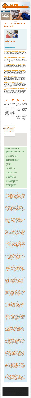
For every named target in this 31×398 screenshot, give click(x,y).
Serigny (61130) (10, 369)
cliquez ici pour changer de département (10, 382)
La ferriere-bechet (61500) (14, 253)
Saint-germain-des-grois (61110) (19, 333)
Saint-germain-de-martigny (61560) (9, 333)
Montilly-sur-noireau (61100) (11, 296)
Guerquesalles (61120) (8, 241)
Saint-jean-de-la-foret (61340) (20, 339)
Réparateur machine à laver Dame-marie (9, 125)
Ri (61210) (23, 314)
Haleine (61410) (19, 241)
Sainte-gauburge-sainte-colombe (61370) (13, 363)
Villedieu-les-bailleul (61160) (11, 378)
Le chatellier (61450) (17, 268)
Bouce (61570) (13, 207)
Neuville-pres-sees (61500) (15, 303)
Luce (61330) (11, 284)
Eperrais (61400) (18, 231)
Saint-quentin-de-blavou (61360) (20, 357)
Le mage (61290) (18, 269)
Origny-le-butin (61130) (11, 307)
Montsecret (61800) (21, 297)
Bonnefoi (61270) (19, 206)
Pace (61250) (9, 308)
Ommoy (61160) (18, 306)
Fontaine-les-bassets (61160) (11, 234)
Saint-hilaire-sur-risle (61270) (11, 339)
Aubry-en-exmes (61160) (17, 193)
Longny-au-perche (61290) (13, 281)
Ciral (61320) (13, 218)
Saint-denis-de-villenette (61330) (12, 326)
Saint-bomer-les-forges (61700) (12, 321)
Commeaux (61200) (12, 220)
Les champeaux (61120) (21, 277)
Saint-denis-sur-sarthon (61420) (9, 327)
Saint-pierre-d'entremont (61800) (16, 355)
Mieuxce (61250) (12, 293)
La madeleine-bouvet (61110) (11, 259)
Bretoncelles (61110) (15, 208)
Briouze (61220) (7, 209)
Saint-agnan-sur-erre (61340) (19, 316)
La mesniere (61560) (19, 259)
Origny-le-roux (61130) (18, 307)
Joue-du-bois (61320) (8, 243)
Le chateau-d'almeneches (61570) (9, 268)
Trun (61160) (23, 375)
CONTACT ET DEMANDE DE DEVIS (10, 47)
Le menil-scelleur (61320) (11, 272)
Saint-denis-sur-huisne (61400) (21, 326)
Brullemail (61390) (12, 209)
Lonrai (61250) (21, 282)
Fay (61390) (17, 232)
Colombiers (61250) (14, 219)
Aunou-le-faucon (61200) (11, 195)
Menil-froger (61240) (14, 290)
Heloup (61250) (10, 242)
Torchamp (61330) (13, 374)
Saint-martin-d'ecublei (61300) (20, 344)
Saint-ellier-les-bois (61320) (8, 328)
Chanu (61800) (12, 217)
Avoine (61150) (7, 197)
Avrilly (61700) (11, 197)
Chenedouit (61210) (7, 218)
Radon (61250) (7, 313)
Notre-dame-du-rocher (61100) (18, 305)
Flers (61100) (18, 233)
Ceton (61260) (22, 212)
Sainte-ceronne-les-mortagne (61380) (14, 362)
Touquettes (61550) (19, 374)
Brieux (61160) (21, 208)
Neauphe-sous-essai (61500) (20, 301)
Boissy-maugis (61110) (8, 206)
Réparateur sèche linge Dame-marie (9, 126)
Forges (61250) (15, 235)
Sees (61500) (15, 367)
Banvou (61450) (10, 198)
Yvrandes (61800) (19, 380)
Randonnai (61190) (16, 313)
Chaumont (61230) (17, 217)
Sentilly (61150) (12, 368)
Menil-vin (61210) (17, 292)
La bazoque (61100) (15, 246)
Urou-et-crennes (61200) (8, 376)
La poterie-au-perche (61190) (20, 260)
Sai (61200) (12, 316)
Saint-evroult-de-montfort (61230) (17, 328)
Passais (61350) (20, 308)
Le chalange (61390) (12, 267)
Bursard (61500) (11, 210)
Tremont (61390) (18, 375)
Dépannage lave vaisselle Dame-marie (9, 128)
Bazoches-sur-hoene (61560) (14, 199)
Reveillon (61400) (18, 314)
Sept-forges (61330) (17, 368)
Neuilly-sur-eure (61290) (8, 303)
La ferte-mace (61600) (17, 254)
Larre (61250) (18, 265)
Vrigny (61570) (14, 380)
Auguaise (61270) (18, 194)
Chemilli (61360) (23, 217)
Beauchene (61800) (21, 199)
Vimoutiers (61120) (14, 379)
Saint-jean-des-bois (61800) (8, 340)
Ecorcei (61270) (23, 230)
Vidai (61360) (12, 377)
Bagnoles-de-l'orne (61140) (17, 197)
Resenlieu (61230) (12, 314)
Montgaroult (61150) (17, 295)
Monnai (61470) (12, 294)
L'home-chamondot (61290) (17, 245)
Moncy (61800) (7, 294)
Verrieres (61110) (7, 377)
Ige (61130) (19, 242)
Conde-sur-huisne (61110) (19, 220)
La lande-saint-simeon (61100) (15, 258)
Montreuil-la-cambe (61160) (14, 297)
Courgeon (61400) (13, 224)
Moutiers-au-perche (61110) (11, 301)
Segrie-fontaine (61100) (21, 367)
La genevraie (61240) (10, 256)
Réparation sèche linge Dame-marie (9, 131)
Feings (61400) (22, 232)
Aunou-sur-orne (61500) (18, 195)
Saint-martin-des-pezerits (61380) (18, 345)
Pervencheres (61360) (10, 309)
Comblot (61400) (7, 220)
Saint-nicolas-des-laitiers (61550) (16, 351)
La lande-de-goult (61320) (11, 257)
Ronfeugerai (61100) (17, 315)
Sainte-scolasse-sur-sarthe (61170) (15, 366)
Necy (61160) (14, 302)
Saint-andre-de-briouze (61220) (16, 317)
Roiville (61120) (7, 315)
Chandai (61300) (7, 217)
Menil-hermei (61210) (7, 291)
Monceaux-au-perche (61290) (19, 293)
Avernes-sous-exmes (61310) (20, 196)
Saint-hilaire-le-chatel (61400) (13, 338)
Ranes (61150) (22, 313)
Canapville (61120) (13, 211)
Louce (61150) (11, 283)
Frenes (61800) (7, 236)
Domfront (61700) (10, 229)
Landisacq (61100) (7, 265)
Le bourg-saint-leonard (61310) (18, 266)
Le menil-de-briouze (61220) (15, 271)
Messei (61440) (7, 293)
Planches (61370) (16, 309)
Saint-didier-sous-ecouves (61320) (18, 327)
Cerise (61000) (9, 212)
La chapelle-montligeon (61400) (21, 248)
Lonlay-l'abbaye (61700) (8, 282)
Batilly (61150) (20, 198)
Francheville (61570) (20, 235)
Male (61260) (19, 285)
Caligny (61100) (21, 210)
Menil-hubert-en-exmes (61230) (15, 291)
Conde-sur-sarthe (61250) (8, 221)
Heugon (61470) (15, 242)
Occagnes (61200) (7, 306)
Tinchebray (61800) (7, 374)
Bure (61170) (23, 209)
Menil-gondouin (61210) (21, 290)
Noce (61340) (17, 304)
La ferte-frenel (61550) (11, 254)
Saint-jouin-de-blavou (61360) (17, 340)
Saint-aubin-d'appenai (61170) (13, 319)
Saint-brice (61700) (19, 321)
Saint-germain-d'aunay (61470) (18, 331)
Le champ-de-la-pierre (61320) (20, 267)
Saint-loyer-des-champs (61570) (13, 343)
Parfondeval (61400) (14, 308)
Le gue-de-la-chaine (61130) (11, 269)
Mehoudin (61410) (20, 289)
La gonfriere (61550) (17, 256)
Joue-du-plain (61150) (14, 243)
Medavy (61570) (15, 289)
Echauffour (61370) (17, 230)
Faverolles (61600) (12, 232)
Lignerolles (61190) (12, 280)
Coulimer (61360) (13, 222)
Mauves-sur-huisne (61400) (8, 289)
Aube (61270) (11, 193)
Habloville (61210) (14, 241)
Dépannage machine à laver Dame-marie (9, 127)
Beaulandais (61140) (12, 200)
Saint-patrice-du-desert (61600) (12, 354)
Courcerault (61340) (7, 224)
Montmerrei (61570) (18, 296)
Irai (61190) (23, 242)
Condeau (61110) (15, 221)
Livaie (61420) (23, 280)
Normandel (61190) (10, 305)
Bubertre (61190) (18, 209)
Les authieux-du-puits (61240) (13, 277)
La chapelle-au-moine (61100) (14, 247)
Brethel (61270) (10, 208)
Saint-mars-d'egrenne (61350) (11, 344)
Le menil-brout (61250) (20, 270)
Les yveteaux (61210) (22, 279)
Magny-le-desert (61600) (21, 284)
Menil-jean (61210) (11, 292)
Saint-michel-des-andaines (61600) (17, 349)
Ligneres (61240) (7, 280)
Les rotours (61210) (20, 278)
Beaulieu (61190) (18, 200)
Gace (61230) (19, 236)
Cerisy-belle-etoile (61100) (15, 212)
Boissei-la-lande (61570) (22, 205)
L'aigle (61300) (17, 244)
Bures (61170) (6, 210)
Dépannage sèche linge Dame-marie (9, 129)
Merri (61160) (22, 292)
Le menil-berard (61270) (13, 270)
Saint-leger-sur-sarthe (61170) (14, 342)
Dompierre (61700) (15, 229)
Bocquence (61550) (10, 205)
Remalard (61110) (7, 314)
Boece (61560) (16, 205)
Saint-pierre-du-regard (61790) (14, 356)
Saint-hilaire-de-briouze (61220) (15, 337)
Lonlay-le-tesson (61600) (15, 282)
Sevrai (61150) (20, 369)
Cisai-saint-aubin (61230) (19, 218)
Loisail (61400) (7, 281)
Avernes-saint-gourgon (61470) (12, 196)
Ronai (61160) (11, 315)
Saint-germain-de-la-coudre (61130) (18, 332)
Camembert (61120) (7, 211)
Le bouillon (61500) (10, 266)
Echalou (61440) (12, 230)
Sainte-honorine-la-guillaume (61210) (15, 364)
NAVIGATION (15, 7)
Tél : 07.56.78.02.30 (10, 41)
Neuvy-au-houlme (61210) (11, 304)
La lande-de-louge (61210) (18, 257)
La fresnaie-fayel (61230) (13, 255)
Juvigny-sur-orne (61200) (11, 244)
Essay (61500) (23, 231)
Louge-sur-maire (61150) (17, 283)
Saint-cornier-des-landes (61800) (14, 325)
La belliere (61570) (21, 246)
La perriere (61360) (12, 260)
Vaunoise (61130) (20, 376)
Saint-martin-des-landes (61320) (9, 345)
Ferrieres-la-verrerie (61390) (12, 233)
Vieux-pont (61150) (17, 377)
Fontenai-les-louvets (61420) (20, 234)
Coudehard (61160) (7, 222)
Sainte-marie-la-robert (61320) (18, 365)
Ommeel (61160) (13, 306)
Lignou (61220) (18, 280)
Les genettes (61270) (7, 278)
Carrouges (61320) (19, 211)
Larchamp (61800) (13, 265)
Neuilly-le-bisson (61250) (20, 302)
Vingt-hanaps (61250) (20, 379)
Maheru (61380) (7, 285)
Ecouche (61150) (13, 231)
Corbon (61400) (20, 221)
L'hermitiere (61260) (10, 245)
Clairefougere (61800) (7, 219)
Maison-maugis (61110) (13, 285)
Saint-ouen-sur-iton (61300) (13, 353)
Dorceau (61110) (21, 229)
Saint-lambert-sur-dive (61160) (14, 341)
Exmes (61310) (7, 232)
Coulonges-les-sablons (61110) (12, 223)
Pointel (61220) (22, 309)
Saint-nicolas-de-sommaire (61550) (16, 350)
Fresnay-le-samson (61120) (13, 236)
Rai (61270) (11, 313)
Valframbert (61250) (14, 376)
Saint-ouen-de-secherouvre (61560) (15, 352)
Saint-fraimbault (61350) (18, 329)
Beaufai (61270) (7, 200)
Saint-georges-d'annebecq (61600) (17, 330)
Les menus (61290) (13, 278)
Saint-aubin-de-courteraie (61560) (12, 320)
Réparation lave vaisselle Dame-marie (9, 130)
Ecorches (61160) (7, 231)
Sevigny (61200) (15, 369)
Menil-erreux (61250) (7, 290)
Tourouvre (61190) (12, 375)
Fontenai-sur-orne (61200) (8, 235)
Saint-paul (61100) (19, 354)
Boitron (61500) (14, 206)
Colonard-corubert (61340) (21, 219)
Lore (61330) (6, 283)
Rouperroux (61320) (7, 316)
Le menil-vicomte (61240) (18, 272)
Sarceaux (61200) (10, 367)
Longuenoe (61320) (20, 281)
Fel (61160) (6, 233)
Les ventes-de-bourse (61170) (14, 279)
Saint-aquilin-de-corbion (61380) (15, 318)
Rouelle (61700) (23, 315)
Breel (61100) (18, 207)
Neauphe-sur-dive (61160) (8, 302)
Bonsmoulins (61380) (7, 207)
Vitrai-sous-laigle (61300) (8, 380)
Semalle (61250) (7, 368)
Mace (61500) (15, 284)
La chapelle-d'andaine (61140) (12, 248)
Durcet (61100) (7, 230)
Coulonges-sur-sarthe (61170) (21, 223)
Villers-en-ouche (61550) (19, 378)
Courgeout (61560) (19, 224)
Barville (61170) (15, 198)
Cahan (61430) (16, 210)
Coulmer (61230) (18, 222)
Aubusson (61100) (12, 194)
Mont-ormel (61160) (17, 294)
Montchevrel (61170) (10, 295)
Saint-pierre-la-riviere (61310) (11, 357)
